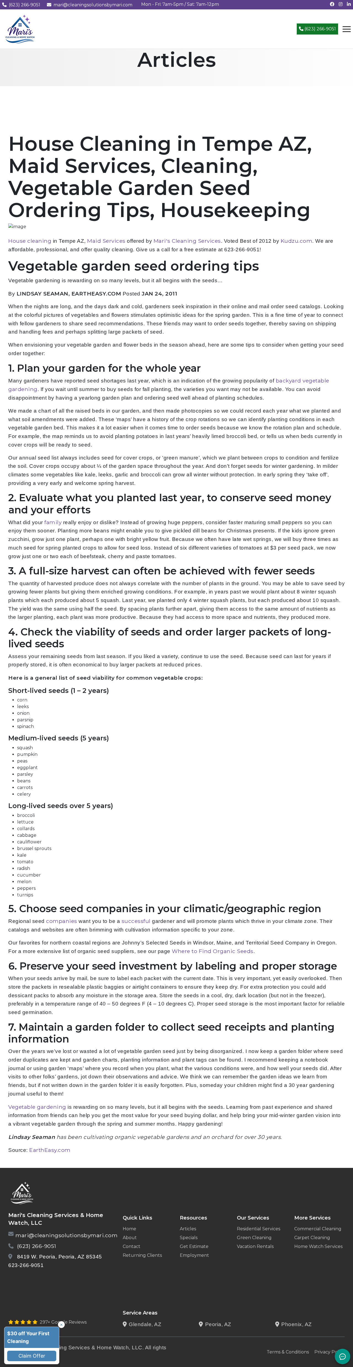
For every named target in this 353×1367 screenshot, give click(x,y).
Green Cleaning (254, 1237)
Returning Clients (142, 1255)
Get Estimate (194, 1246)
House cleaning (29, 240)
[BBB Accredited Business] (29, 1279)
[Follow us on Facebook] (332, 4)
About (130, 1237)
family (52, 522)
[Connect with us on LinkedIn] (349, 4)
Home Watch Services (318, 1246)
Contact (131, 1246)
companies (61, 921)
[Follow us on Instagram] (341, 4)
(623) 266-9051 (24, 4)
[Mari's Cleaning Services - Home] (20, 28)
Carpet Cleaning (312, 1237)
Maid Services (106, 240)
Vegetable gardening (37, 1107)
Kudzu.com (296, 240)
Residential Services (258, 1228)
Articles (188, 1228)
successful (136, 921)
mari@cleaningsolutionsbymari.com (93, 4)
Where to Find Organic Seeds (212, 951)
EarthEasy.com (50, 1150)
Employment (194, 1255)
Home (129, 1228)
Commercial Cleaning (317, 1228)
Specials (188, 1237)
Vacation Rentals (255, 1246)
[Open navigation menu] (347, 29)
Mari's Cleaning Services (187, 240)
